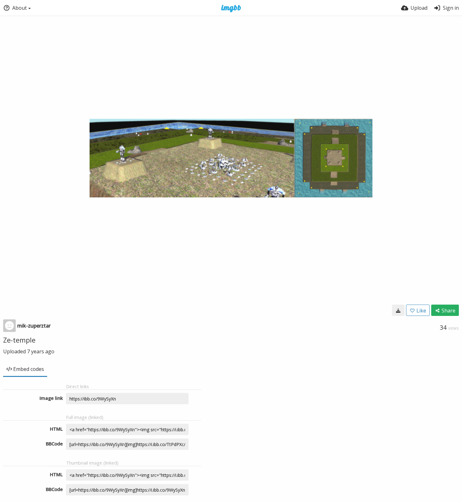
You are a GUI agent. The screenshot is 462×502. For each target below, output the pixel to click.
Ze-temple (19, 340)
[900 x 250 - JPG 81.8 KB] (398, 310)
